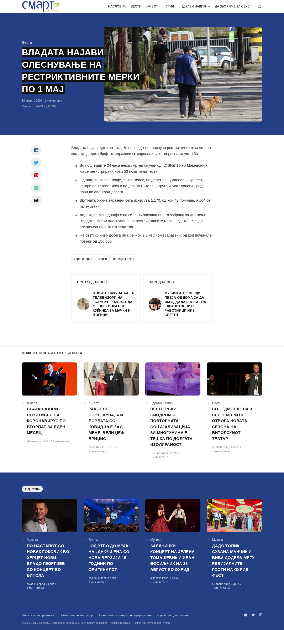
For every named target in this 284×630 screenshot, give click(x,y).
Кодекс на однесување (173, 615)
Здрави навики (161, 403)
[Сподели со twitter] (36, 163)
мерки (102, 258)
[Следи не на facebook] (246, 615)
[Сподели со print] (36, 200)
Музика (32, 540)
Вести (27, 42)
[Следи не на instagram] (260, 615)
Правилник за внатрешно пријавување (125, 615)
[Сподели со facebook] (36, 150)
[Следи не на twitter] (253, 615)
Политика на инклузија (77, 615)
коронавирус (83, 258)
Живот (32, 403)
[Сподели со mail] (36, 187)
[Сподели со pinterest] (36, 175)
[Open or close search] (259, 6)
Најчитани (32, 489)
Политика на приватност (39, 615)
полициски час (123, 258)
